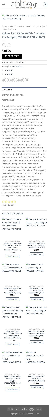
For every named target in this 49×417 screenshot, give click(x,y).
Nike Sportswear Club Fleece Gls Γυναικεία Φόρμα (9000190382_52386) (12, 379)
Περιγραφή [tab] (7, 90)
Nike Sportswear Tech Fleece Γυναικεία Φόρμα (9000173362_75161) (36, 245)
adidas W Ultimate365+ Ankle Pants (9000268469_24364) (36, 378)
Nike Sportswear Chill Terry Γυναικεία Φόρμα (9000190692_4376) (36, 333)
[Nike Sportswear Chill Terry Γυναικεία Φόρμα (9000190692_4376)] (36, 316)
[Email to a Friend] (18, 80)
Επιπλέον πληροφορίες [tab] (12, 95)
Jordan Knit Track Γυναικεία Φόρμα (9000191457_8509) (36, 290)
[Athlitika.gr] (24, 4)
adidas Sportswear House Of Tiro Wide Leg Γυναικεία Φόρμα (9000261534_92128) (13, 334)
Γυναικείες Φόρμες (9, 29)
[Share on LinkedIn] (27, 80)
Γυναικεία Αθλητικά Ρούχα (35, 26)
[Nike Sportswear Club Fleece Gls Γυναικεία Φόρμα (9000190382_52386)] (12, 361)
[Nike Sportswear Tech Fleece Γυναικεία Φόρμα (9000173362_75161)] (36, 228)
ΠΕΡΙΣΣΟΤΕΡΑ (11, 56)
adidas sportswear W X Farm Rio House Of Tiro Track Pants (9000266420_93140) (12, 246)
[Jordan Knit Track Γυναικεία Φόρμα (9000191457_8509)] (36, 273)
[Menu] (3, 4)
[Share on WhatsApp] (4, 80)
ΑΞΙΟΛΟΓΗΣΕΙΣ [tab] (8, 100)
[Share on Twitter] (13, 80)
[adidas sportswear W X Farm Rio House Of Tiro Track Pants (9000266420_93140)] (12, 228)
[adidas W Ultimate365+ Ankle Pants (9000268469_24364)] (36, 361)
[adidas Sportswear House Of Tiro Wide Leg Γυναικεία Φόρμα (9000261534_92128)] (12, 316)
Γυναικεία (18, 26)
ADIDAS (10, 70)
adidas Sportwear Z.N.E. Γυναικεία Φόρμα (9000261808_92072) (13, 290)
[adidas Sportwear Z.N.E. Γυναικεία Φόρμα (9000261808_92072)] (12, 273)
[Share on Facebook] (9, 80)
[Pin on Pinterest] (22, 80)
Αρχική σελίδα (7, 26)
